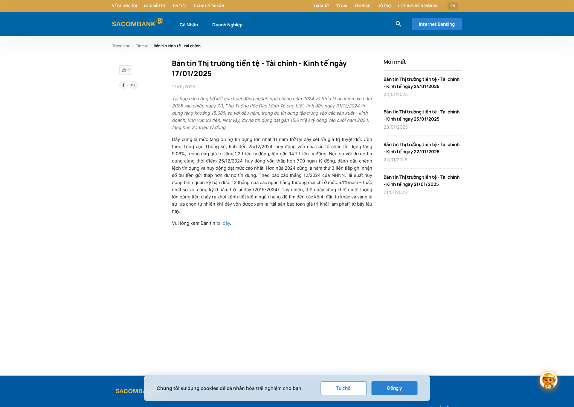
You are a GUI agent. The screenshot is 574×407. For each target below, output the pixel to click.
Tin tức (179, 6)
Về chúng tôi (124, 6)
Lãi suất (321, 6)
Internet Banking (437, 24)
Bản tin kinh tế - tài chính (177, 45)
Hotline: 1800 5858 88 (417, 6)
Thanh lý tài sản (208, 6)
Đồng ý (394, 388)
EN (453, 6)
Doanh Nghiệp (227, 25)
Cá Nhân (189, 25)
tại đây (223, 223)
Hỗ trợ (384, 6)
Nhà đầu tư (154, 6)
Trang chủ (121, 45)
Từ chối (344, 388)
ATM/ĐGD (362, 6)
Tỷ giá (341, 6)
